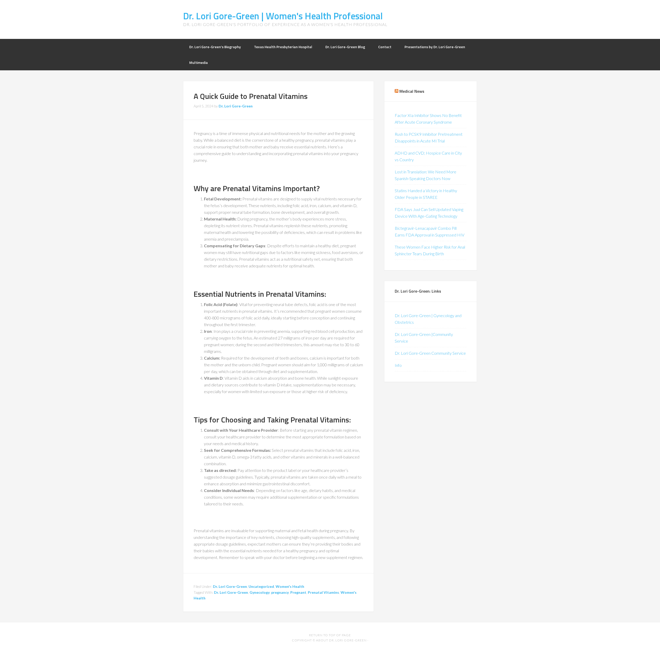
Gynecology (260, 592)
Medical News (411, 91)
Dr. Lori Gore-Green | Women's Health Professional (283, 16)
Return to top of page (330, 635)
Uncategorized (261, 586)
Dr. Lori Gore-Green (230, 586)
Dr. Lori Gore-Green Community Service (430, 353)
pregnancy (280, 592)
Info (398, 365)
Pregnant (298, 592)
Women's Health (290, 586)
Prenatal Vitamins (323, 592)
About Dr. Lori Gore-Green (341, 640)
